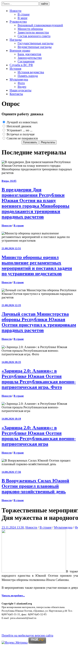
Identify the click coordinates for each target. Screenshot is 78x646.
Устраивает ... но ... (19, 130)
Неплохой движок (18, 126)
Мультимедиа (19, 79)
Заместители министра (33, 32)
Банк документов (29, 54)
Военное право (20, 50)
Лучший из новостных (22, 122)
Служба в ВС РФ (21, 65)
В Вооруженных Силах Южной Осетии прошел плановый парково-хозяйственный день (35, 486)
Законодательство (30, 57)
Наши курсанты (20, 90)
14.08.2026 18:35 (11, 362)
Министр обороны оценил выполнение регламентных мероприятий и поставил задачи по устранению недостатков (37, 265)
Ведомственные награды (35, 47)
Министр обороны (30, 29)
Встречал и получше (20, 134)
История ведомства (31, 72)
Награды (16, 39)
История (15, 68)
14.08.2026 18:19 (11, 418)
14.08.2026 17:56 (11, 471)
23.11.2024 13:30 (13, 527)
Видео (22, 86)
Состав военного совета (34, 36)
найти (44, 3)
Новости (15, 10)
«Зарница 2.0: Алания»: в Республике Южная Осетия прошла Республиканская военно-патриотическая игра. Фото (39, 379)
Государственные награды (35, 43)
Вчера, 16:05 (9, 180)
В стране (24, 14)
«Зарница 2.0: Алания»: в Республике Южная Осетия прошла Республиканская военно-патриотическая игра (39, 436)
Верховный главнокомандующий (40, 25)
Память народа (28, 76)
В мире (22, 18)
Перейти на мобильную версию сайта (27, 635)
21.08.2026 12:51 (11, 248)
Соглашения (26, 61)
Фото (21, 83)
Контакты (16, 94)
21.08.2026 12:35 (11, 305)
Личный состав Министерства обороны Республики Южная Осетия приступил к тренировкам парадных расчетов (39, 322)
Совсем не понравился (22, 138)
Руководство (18, 21)
